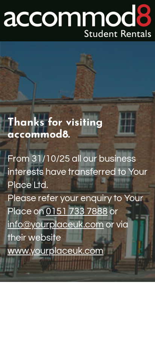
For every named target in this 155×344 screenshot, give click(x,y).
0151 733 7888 (77, 211)
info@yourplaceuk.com (56, 224)
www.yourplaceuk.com (55, 251)
